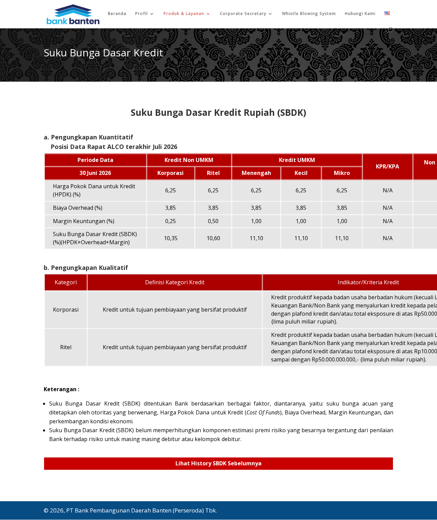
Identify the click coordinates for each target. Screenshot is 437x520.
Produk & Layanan (184, 13)
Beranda (117, 13)
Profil (141, 13)
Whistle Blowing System (309, 13)
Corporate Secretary (243, 13)
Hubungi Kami (360, 13)
